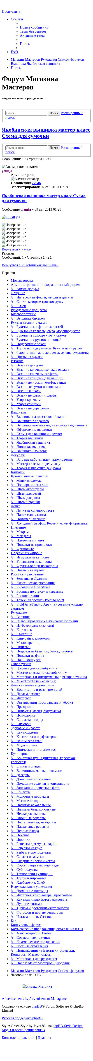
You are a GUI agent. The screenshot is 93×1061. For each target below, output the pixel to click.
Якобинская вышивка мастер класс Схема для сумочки (46, 133)
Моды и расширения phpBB (23, 1030)
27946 (36, 183)
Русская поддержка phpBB (22, 1018)
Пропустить (11, 11)
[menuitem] (34, 27)
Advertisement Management (49, 999)
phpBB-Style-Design (68, 1026)
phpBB (37, 1006)
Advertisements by (15, 999)
